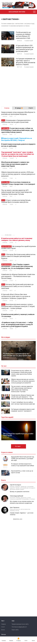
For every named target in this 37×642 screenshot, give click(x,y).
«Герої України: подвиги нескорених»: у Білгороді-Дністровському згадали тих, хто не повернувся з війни (17, 266)
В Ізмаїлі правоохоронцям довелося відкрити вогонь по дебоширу (18, 145)
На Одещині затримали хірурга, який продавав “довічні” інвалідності (22, 410)
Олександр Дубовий (16, 496)
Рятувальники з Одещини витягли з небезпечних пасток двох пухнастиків (16, 121)
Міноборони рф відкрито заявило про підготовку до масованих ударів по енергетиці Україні (15, 164)
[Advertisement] (18, 86)
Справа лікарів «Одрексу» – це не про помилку (21, 513)
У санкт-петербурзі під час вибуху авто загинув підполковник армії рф (23, 403)
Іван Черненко (14, 507)
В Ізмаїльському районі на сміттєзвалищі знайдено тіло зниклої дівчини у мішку (16, 239)
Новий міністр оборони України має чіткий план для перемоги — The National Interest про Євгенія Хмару (18, 276)
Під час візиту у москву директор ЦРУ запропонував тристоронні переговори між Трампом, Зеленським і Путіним (16, 192)
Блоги (3, 629)
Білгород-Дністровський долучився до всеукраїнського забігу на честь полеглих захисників (17, 286)
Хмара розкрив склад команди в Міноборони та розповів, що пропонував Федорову (18, 113)
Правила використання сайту (20, 624)
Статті (3, 627)
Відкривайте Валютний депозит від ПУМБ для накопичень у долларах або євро (22, 458)
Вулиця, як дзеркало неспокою (19, 491)
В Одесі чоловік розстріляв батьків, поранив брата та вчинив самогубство (16, 201)
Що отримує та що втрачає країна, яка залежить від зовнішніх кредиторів (22, 502)
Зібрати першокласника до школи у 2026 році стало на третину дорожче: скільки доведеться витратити (18, 174)
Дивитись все (18, 519)
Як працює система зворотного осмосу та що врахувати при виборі (22, 464)
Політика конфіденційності (19, 627)
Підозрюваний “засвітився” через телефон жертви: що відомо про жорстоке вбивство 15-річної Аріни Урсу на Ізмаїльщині (17, 154)
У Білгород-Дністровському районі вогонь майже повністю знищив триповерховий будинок (18, 256)
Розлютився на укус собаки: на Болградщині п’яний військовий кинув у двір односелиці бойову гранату (17, 130)
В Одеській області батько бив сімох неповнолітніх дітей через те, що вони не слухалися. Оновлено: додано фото (15, 296)
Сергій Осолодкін (15, 485)
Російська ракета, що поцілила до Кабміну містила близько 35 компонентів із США (23, 35)
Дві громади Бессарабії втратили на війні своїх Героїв (18, 247)
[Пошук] (30, 12)
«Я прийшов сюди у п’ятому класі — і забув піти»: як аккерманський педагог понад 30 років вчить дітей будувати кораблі (17, 324)
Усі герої (18, 446)
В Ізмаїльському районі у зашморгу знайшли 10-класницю (17, 315)
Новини (3, 624)
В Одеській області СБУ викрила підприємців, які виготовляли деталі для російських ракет (25, 48)
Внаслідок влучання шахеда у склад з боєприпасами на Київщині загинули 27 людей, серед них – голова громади (18, 306)
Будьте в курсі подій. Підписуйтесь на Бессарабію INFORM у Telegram (16, 139)
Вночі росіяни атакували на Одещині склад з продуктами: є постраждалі (18, 183)
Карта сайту (15, 629)
